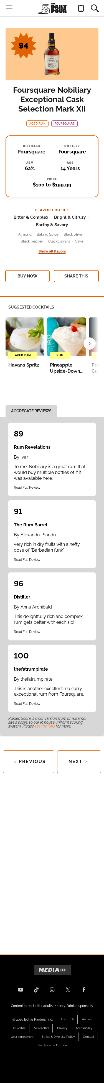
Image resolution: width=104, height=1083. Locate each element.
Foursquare (64, 123)
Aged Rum (37, 123)
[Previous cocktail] (14, 343)
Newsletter (41, 1028)
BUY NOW (27, 276)
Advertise (19, 1028)
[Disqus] (52, 859)
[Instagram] (52, 990)
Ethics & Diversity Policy (58, 1037)
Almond (25, 234)
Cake (79, 241)
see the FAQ (45, 726)
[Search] (95, 8)
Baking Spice (48, 234)
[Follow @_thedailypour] (68, 990)
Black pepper (32, 241)
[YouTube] (20, 990)
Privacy (62, 1028)
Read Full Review (27, 487)
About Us (67, 1019)
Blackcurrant (59, 241)
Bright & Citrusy (70, 217)
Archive (87, 1019)
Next (75, 761)
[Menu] (9, 8)
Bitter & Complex (31, 217)
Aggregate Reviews (31, 411)
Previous (32, 761)
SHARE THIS (76, 276)
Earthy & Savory (52, 224)
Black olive (73, 234)
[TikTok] (36, 990)
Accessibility (83, 1028)
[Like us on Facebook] (84, 990)
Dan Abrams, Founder (52, 1045)
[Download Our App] (81, 8)
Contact (88, 1037)
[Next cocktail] (89, 343)
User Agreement (22, 1037)
